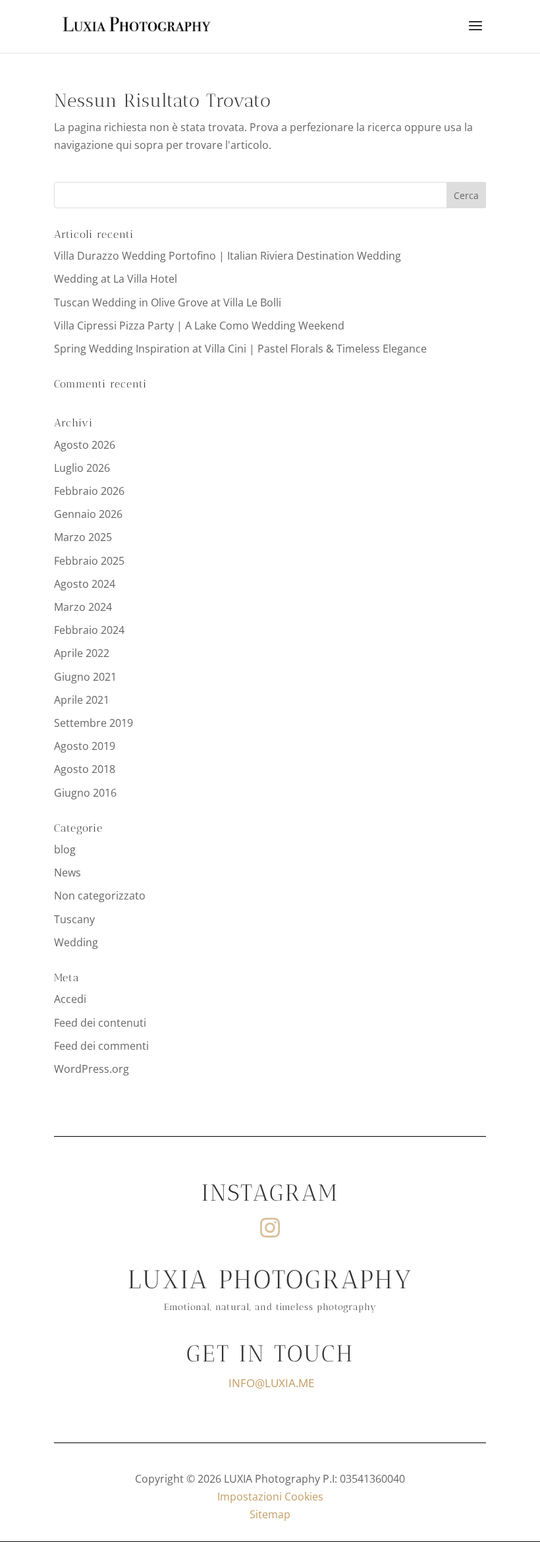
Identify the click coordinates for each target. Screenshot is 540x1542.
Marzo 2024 (83, 607)
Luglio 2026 (82, 468)
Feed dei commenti (101, 1046)
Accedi (70, 999)
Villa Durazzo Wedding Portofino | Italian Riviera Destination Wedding (227, 255)
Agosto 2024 (84, 584)
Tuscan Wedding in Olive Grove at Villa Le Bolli (167, 302)
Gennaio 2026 (88, 514)
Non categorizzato (100, 895)
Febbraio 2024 (89, 630)
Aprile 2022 (81, 653)
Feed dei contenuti (100, 1022)
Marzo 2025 (83, 537)
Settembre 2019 (93, 723)
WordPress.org (91, 1069)
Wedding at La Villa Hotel (115, 278)
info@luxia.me (271, 1382)
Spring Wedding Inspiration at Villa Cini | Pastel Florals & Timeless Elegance (240, 348)
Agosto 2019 (84, 746)
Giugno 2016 (85, 792)
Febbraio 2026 (89, 491)
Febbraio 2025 (89, 561)
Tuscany (74, 919)
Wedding (76, 942)
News (67, 872)
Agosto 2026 (84, 445)
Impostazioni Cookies (270, 1496)
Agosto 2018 (84, 769)
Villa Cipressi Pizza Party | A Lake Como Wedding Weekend (199, 325)
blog (65, 849)
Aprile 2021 (81, 700)
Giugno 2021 (85, 677)
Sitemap (270, 1514)
